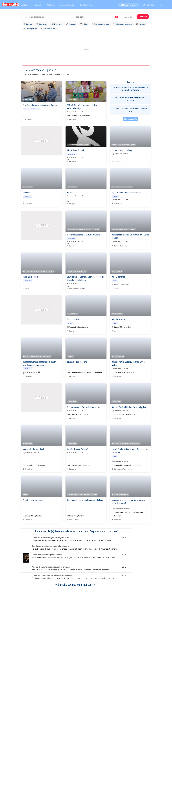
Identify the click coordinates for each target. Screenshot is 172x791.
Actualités (51, 5)
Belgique (24, 5)
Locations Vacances (88, 5)
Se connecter (149, 5)
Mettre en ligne (128, 5)
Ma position (112, 17)
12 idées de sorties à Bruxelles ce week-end (130, 109)
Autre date (129, 17)
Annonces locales (66, 5)
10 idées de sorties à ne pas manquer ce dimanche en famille (130, 88)
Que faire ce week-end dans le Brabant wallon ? (130, 99)
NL (161, 5)
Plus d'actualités (130, 119)
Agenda (38, 5)
